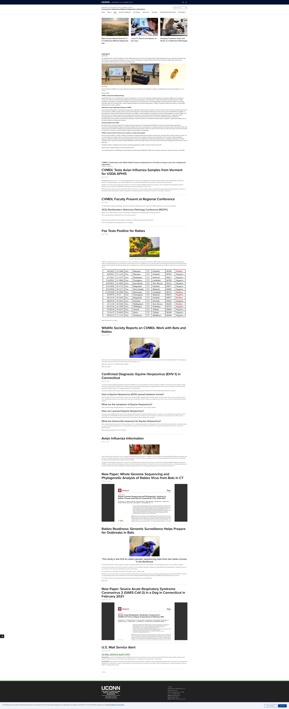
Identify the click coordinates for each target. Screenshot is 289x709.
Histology (154, 12)
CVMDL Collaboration (107, 166)
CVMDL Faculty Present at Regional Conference (138, 198)
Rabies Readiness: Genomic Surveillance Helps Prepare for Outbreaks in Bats (144, 530)
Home (103, 12)
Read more (104, 580)
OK (281, 705)
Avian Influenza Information (123, 438)
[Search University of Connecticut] (183, 2)
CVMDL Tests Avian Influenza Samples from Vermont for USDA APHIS (142, 171)
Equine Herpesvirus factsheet (136, 390)
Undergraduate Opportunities (168, 12)
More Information (271, 706)
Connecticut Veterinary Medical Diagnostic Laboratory (123, 9)
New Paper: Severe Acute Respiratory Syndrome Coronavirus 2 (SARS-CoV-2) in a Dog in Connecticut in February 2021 (143, 592)
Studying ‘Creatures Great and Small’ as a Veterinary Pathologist (173, 39)
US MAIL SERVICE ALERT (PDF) (116, 654)
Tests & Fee (146, 12)
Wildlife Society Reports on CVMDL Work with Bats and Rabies (144, 329)
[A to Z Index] (186, 2)
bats (106, 366)
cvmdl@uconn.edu (124, 388)
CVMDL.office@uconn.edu (178, 699)
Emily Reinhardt (106, 220)
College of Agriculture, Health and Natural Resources (156, 574)
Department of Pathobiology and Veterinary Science (116, 7)
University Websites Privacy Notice (114, 705)
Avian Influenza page (150, 466)
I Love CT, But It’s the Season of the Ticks (143, 39)
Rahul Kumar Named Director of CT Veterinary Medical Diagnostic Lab (115, 40)
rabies (116, 320)
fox (113, 320)
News (115, 12)
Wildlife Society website (122, 364)
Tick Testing (136, 12)
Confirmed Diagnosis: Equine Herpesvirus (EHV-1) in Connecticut (141, 375)
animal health (108, 320)
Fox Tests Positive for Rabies (123, 230)
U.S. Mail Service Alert (118, 647)
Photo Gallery (181, 12)
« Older (103, 672)
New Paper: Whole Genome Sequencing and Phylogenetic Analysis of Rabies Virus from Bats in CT (142, 476)
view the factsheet (110, 430)
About (109, 12)
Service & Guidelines (124, 12)
